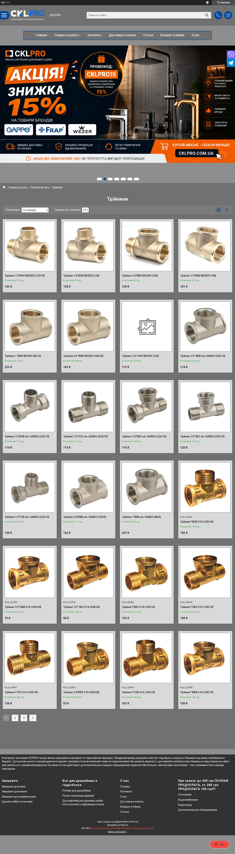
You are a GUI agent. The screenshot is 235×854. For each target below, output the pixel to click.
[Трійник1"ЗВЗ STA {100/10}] (205, 573)
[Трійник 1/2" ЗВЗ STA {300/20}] (88, 573)
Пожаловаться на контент (105, 828)
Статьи (148, 35)
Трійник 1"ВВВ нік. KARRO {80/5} (141, 516)
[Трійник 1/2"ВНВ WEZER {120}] (88, 246)
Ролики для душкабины (76, 790)
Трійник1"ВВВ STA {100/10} (196, 692)
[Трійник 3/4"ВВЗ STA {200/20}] (88, 658)
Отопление (184, 794)
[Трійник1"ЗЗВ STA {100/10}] (147, 658)
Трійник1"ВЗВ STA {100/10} (196, 521)
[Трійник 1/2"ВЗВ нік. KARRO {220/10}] (30, 407)
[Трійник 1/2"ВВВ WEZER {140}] (205, 246)
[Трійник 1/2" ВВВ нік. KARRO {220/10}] (205, 326)
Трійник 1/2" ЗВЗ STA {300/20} (81, 607)
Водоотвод (185, 804)
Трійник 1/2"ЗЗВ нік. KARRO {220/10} (27, 516)
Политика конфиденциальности (137, 828)
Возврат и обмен (172, 35)
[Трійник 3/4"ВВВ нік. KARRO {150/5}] (88, 487)
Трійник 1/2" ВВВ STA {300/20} (23, 607)
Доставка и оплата (122, 35)
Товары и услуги (65, 35)
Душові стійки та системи (17, 801)
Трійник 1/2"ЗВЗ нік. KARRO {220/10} (202, 436)
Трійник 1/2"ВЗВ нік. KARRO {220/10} (27, 436)
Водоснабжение (188, 799)
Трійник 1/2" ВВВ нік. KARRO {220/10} (202, 355)
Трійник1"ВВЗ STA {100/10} (138, 607)
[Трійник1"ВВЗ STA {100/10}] (147, 573)
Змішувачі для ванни (14, 791)
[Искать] (206, 15)
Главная (41, 35)
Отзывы (125, 786)
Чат (222, 844)
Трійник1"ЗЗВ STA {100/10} (138, 692)
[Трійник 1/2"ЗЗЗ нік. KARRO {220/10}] (88, 407)
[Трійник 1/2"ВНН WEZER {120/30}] (30, 246)
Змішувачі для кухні (14, 786)
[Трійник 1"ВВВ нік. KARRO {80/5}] (147, 487)
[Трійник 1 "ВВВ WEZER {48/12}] (30, 326)
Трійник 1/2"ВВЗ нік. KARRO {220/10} (144, 436)
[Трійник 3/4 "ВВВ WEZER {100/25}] (88, 326)
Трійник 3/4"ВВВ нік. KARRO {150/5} (84, 516)
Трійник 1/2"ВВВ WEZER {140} (198, 275)
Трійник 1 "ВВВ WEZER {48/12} (23, 355)
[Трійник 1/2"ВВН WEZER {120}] (147, 246)
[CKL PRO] (28, 15)
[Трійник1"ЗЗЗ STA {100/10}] (30, 658)
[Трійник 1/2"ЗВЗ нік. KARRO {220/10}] (205, 407)
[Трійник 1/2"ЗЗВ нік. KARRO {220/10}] (30, 487)
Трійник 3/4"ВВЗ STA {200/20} (81, 692)
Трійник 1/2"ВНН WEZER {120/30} (25, 275)
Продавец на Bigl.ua (117, 825)
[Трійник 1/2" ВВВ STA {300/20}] (30, 573)
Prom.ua (134, 821)
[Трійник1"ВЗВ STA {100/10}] (205, 487)
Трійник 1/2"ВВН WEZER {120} (140, 275)
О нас (195, 35)
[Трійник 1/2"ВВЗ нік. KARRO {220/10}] (147, 407)
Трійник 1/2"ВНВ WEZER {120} (81, 275)
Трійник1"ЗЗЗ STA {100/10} (21, 692)
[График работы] (228, 15)
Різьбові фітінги (39, 187)
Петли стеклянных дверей (78, 795)
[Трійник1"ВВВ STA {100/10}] (205, 658)
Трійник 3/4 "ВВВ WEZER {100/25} (83, 355)
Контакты (95, 35)
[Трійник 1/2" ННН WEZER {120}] (147, 326)
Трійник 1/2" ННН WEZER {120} (140, 355)
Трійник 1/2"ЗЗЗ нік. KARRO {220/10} (85, 436)
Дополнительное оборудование (197, 809)
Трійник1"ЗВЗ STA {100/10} (196, 607)
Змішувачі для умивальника (19, 796)
